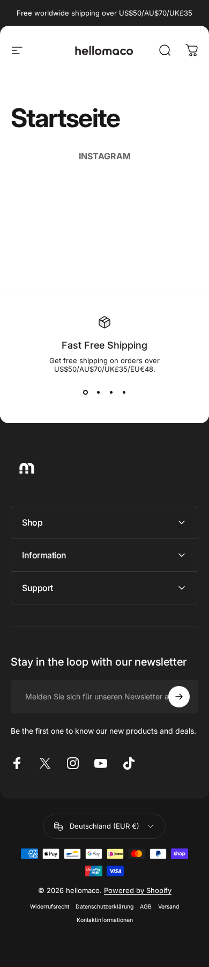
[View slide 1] (85, 392)
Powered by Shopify (137, 890)
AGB (146, 906)
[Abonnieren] (179, 696)
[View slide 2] (98, 392)
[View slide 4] (123, 392)
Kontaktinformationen (105, 920)
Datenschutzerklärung (104, 906)
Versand (168, 906)
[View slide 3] (110, 392)
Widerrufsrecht (49, 906)
